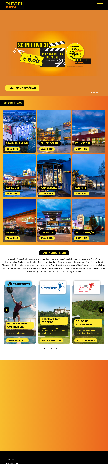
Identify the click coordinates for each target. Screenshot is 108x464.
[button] (91, 92)
